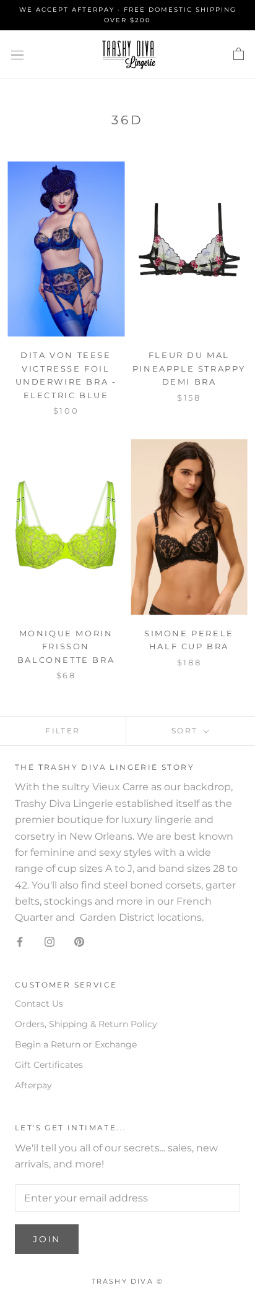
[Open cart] (238, 54)
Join (47, 1239)
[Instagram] (49, 941)
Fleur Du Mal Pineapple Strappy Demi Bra (189, 368)
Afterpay (33, 1085)
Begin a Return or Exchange (76, 1044)
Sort (186, 730)
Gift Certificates (49, 1064)
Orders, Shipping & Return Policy (86, 1024)
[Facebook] (20, 941)
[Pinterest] (79, 941)
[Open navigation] (17, 54)
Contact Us (39, 1003)
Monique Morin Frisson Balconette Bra (66, 646)
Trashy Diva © (128, 1281)
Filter (62, 730)
